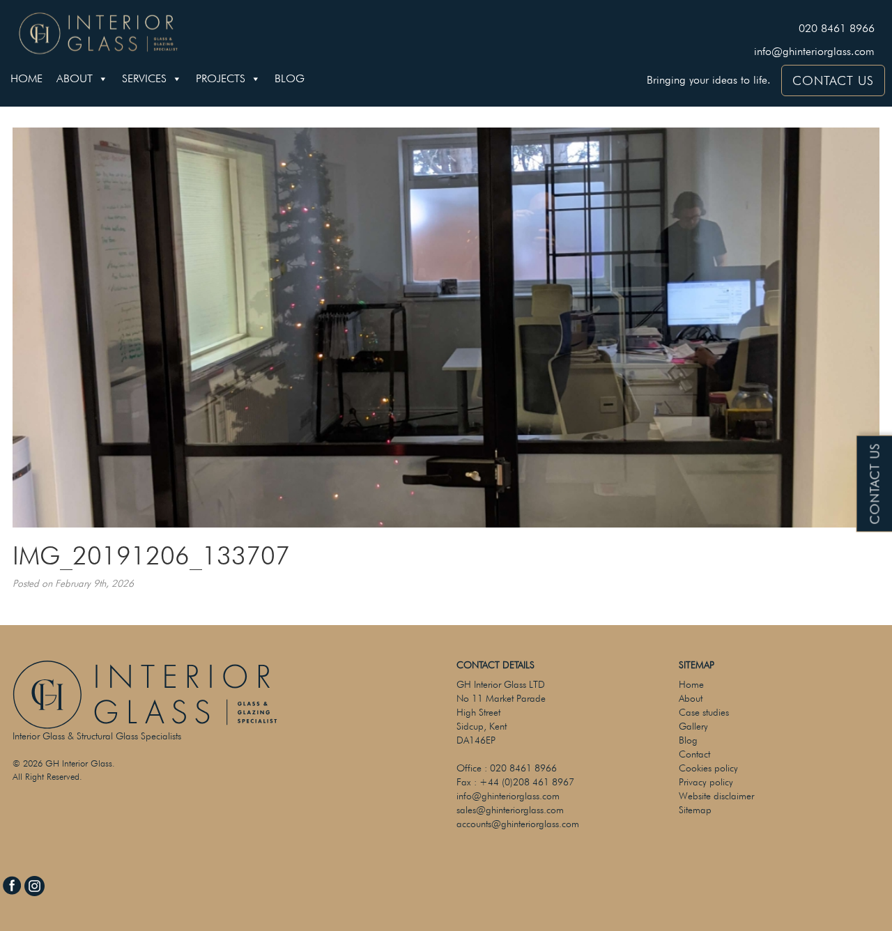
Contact (694, 754)
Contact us (875, 484)
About (74, 78)
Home (26, 78)
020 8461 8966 (837, 28)
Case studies (704, 712)
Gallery (693, 726)
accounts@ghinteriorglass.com (517, 823)
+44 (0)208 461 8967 (526, 781)
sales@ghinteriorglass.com (510, 809)
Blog (290, 78)
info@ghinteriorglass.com (814, 51)
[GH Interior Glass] (98, 31)
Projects (220, 78)
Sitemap (695, 809)
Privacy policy (706, 781)
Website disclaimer (716, 795)
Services (144, 78)
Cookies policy (708, 768)
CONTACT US (833, 80)
